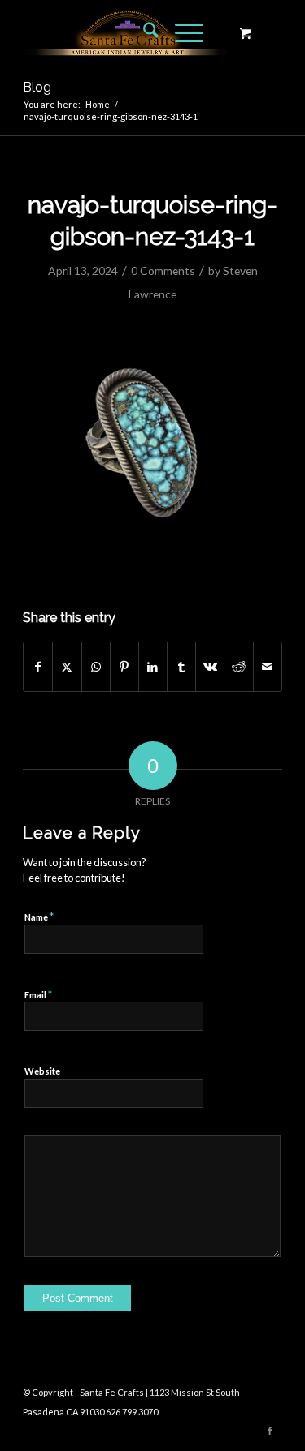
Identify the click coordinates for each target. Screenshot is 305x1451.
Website (42, 1071)
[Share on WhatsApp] (96, 666)
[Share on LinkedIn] (153, 666)
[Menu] (181, 32)
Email (38, 994)
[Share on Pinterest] (124, 666)
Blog (37, 87)
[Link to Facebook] (270, 1431)
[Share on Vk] (210, 666)
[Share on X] (67, 666)
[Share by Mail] (267, 666)
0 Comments (163, 270)
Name (39, 916)
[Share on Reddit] (238, 666)
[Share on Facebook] (38, 666)
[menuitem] (143, 32)
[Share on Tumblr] (181, 666)
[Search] (143, 32)
